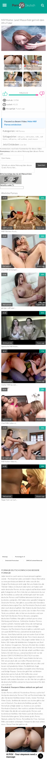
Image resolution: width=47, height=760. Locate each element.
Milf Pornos (20, 131)
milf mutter (30, 137)
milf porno (12, 139)
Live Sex (23, 144)
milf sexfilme (22, 139)
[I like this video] (5, 94)
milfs (37, 137)
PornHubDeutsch (23, 5)
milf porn (21, 137)
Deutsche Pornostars (12, 560)
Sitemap (5, 556)
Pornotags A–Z (20, 556)
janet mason (33, 139)
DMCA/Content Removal (34, 560)
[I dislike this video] (42, 94)
